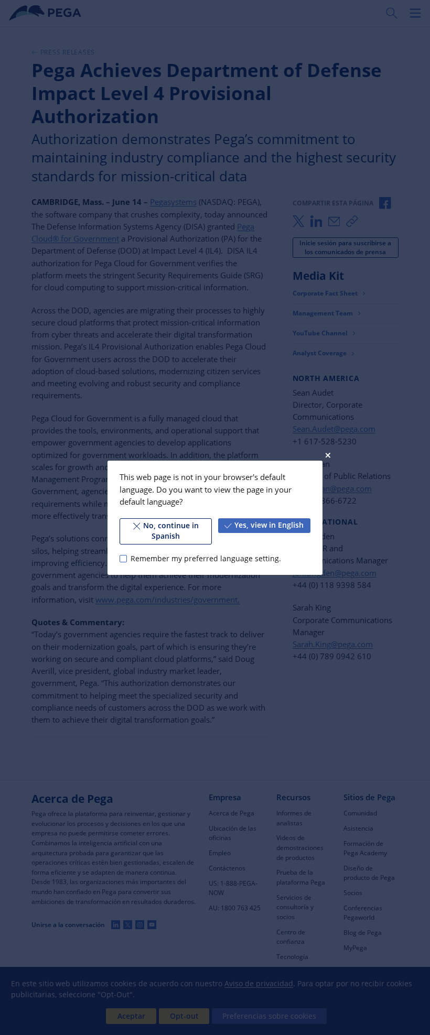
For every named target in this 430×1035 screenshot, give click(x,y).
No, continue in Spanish (171, 531)
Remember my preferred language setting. (206, 558)
